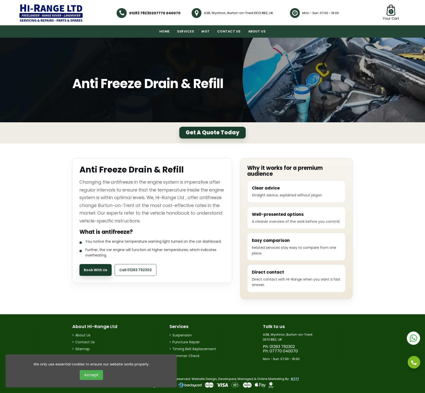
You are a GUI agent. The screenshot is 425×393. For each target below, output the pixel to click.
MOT (205, 31)
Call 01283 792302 (135, 269)
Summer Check (185, 355)
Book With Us (95, 269)
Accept (91, 375)
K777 (295, 379)
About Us (257, 31)
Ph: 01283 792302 (279, 347)
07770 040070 (167, 13)
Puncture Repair (186, 342)
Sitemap (82, 348)
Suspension (182, 335)
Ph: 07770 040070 (280, 351)
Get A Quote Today (212, 132)
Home (164, 31)
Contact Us (229, 31)
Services (185, 31)
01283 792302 (141, 13)
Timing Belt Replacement (194, 348)
